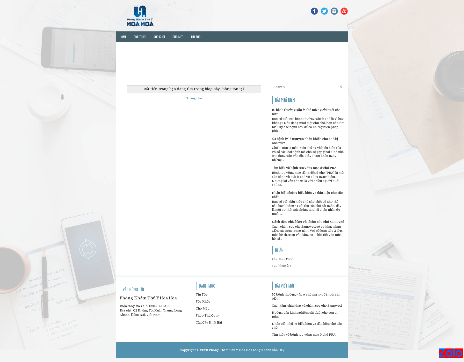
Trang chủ (194, 98)
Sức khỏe (159, 36)
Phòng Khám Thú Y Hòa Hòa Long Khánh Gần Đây (246, 350)
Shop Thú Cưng (207, 315)
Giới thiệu (140, 36)
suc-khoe (279, 266)
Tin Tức (202, 294)
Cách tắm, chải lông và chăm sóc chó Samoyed (308, 222)
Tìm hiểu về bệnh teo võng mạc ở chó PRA (304, 168)
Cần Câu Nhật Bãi (209, 322)
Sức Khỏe (203, 301)
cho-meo (278, 259)
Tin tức (196, 36)
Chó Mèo (203, 308)
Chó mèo (178, 36)
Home (123, 36)
